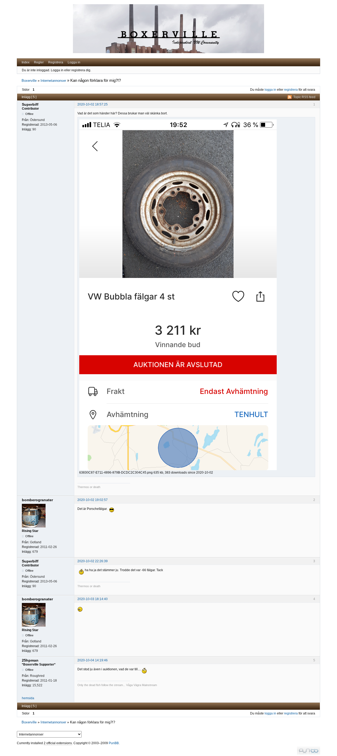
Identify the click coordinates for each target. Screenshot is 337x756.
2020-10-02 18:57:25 (92, 104)
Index (25, 62)
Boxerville (29, 81)
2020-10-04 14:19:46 (92, 660)
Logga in (74, 62)
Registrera (55, 62)
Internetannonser (53, 81)
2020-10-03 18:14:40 (92, 599)
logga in (270, 90)
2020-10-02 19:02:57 (92, 500)
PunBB (114, 743)
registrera (291, 90)
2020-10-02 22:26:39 (92, 561)
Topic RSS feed (304, 97)
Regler (39, 62)
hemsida (28, 698)
